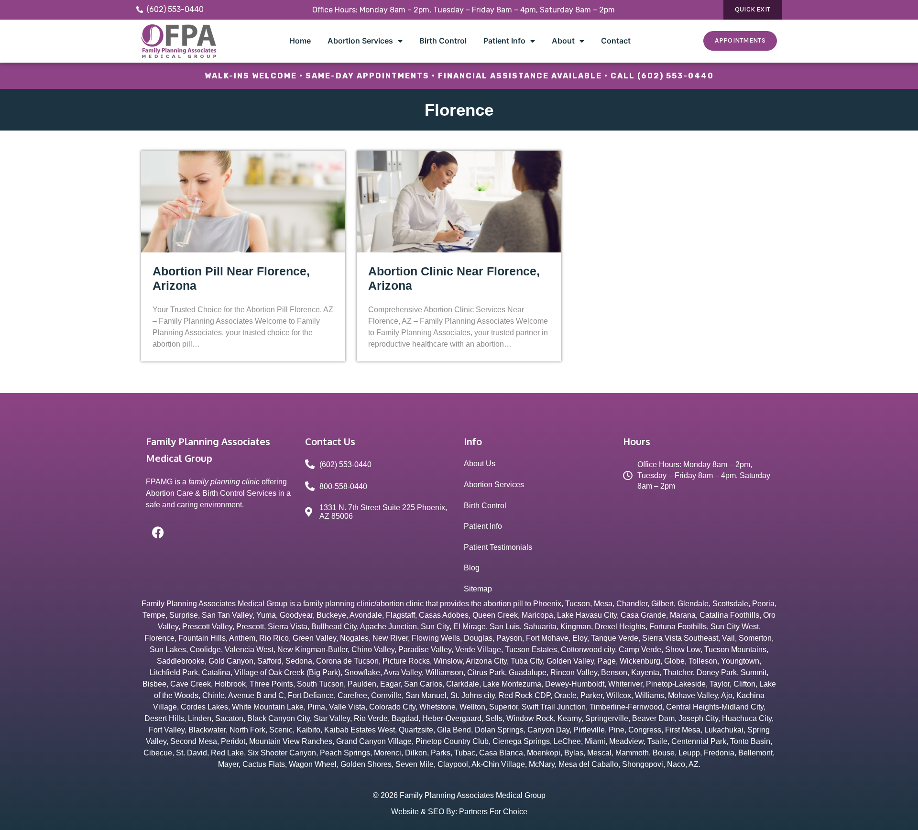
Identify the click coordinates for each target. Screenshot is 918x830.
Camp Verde (640, 649)
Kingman (575, 626)
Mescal (599, 753)
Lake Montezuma (512, 684)
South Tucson (320, 684)
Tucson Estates (531, 649)
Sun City (435, 626)
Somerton (755, 638)
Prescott (250, 626)
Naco (676, 764)
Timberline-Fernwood (626, 707)
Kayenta (645, 672)
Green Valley (314, 638)
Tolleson (702, 661)
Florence (159, 638)
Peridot (233, 741)
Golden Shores (366, 764)
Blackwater (207, 730)
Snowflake (362, 672)
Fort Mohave (547, 638)
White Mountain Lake (268, 707)
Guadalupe (527, 672)
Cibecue (157, 753)
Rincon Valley (573, 672)
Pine (616, 730)
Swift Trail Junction (554, 707)
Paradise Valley (424, 649)
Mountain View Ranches (290, 741)
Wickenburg (640, 661)
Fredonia (719, 753)
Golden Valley (570, 661)
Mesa (603, 604)
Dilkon (416, 753)
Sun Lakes (168, 649)
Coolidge (205, 649)
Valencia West (249, 649)
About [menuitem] (563, 40)
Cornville (386, 695)
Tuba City (527, 661)
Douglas (478, 638)
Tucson (577, 604)
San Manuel (426, 695)
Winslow (448, 661)
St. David (191, 753)
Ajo (726, 695)
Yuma (266, 615)
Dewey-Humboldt (574, 684)
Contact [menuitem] (616, 40)
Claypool (452, 764)
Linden (199, 718)
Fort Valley (167, 730)
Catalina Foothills (729, 615)
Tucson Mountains (735, 649)
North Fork (247, 730)
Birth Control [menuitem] (443, 40)
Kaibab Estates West (359, 730)
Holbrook (230, 684)
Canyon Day (548, 730)
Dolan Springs (499, 730)
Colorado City (392, 707)
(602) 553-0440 (675, 75)
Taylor (720, 684)
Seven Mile (414, 764)
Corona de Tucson (347, 661)
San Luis (505, 626)
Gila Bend (454, 730)
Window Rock (530, 718)
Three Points (271, 684)
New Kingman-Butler (312, 649)
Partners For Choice (493, 812)
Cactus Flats (263, 764)
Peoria (763, 604)
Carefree (352, 695)
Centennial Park (698, 741)
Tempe (153, 615)
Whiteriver (625, 684)
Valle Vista (347, 707)
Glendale (693, 604)
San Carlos (423, 684)
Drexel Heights (620, 626)
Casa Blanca (501, 753)
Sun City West (734, 626)
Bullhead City (334, 626)
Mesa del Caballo (588, 764)
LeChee (567, 741)
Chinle (213, 695)
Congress (644, 730)
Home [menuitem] (300, 40)
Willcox (618, 695)
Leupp (689, 753)
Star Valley (332, 718)
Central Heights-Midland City (715, 707)
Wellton (472, 707)
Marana (683, 615)
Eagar (390, 684)
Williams (649, 695)
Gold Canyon (230, 661)
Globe (674, 661)
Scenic (281, 730)
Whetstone (437, 707)
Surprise (183, 615)
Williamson (444, 672)
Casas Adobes (444, 615)
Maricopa (537, 615)
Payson (509, 638)
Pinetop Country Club (452, 741)
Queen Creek (495, 615)
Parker (591, 695)
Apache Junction (388, 626)
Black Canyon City (278, 718)
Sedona (298, 661)
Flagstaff (400, 615)
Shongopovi (642, 764)
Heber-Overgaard (451, 718)
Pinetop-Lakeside (676, 684)
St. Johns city (472, 695)
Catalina (216, 672)
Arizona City (486, 661)
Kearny (569, 718)
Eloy (579, 638)
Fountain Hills (202, 638)
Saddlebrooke (181, 661)
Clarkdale (462, 684)
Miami (595, 741)
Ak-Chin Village (498, 764)
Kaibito (308, 730)
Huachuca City (747, 718)
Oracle (565, 695)
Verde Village (478, 649)
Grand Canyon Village (374, 741)
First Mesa (682, 730)
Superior (503, 707)
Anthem (242, 638)
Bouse (664, 753)
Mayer (228, 764)
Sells (494, 718)
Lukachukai (723, 730)
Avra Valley (402, 672)
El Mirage (469, 626)
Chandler (631, 604)
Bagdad (405, 718)
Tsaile (657, 741)
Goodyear (296, 615)
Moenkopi (543, 753)
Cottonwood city (588, 649)
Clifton (744, 684)
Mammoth (632, 753)
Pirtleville (589, 730)
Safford (269, 661)
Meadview (626, 741)
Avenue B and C (256, 695)
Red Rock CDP (524, 695)
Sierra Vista (287, 626)
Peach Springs (345, 753)
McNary (542, 764)
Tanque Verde (614, 638)
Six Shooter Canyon (282, 753)
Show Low (682, 649)
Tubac (464, 753)
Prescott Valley (207, 626)
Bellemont (755, 753)
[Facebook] (158, 532)
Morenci (387, 753)
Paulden (362, 684)
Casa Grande (643, 615)
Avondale (366, 615)
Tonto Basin (750, 741)
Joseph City (698, 718)
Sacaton (229, 718)
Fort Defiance (311, 695)
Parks (440, 753)
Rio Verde (371, 718)
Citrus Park (486, 672)
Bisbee (154, 684)
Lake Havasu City (587, 615)
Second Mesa (193, 741)
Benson (614, 672)
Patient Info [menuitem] (504, 40)
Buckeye (331, 615)
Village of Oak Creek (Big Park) (287, 672)
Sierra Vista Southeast (680, 638)
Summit (753, 672)
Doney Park (717, 672)
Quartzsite (416, 730)
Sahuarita (540, 626)
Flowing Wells (436, 638)
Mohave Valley (693, 695)
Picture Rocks (406, 661)
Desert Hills (164, 718)
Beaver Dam (653, 718)
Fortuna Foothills (678, 626)
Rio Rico (274, 638)
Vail (728, 638)
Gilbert (662, 604)
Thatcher (678, 672)
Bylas (573, 753)
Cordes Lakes (204, 707)
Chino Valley (372, 649)
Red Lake (227, 753)
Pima (316, 707)
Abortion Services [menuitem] (360, 40)
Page (607, 661)
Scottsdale (730, 604)
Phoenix (547, 604)
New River (390, 638)
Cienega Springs (521, 741)
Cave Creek (190, 684)
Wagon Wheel (313, 764)
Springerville (606, 718)
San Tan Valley (227, 615)
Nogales (354, 638)
